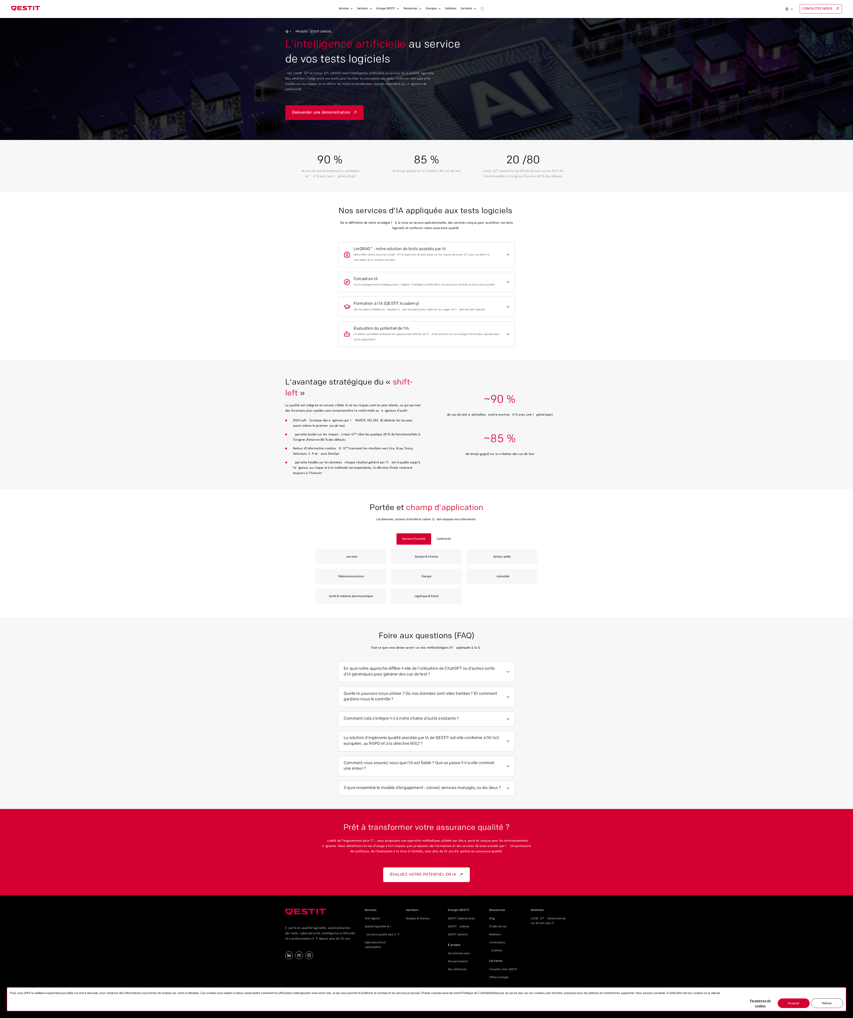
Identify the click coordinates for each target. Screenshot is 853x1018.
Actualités (495, 950)
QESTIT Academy (458, 926)
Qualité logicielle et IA (379, 926)
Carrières (466, 8)
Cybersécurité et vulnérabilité (375, 945)
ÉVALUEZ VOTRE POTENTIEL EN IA (423, 875)
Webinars (495, 934)
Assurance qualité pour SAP (382, 934)
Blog (492, 918)
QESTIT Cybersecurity (461, 918)
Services (344, 8)
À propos (431, 8)
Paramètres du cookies (760, 1003)
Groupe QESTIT (385, 8)
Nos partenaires (458, 961)
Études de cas (497, 926)
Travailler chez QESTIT (503, 969)
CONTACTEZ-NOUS (817, 8)
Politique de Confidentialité (479, 993)
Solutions (450, 8)
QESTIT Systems (458, 934)
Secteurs (362, 8)
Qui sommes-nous (459, 953)
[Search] (482, 9)
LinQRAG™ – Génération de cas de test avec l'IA (548, 921)
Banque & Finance (417, 918)
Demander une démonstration (321, 112)
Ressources (410, 8)
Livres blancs (497, 942)
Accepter (793, 1003)
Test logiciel (372, 918)
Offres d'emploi (498, 977)
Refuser (827, 1003)
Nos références (457, 969)
